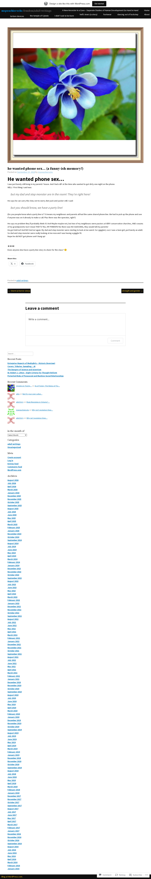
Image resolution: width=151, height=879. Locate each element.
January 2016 (13, 869)
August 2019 (13, 733)
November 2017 (14, 799)
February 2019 (14, 752)
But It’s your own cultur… (32, 394)
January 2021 (13, 679)
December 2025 (14, 496)
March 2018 (12, 787)
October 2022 (13, 613)
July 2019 (12, 736)
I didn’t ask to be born (64, 15)
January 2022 (13, 641)
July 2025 (12, 512)
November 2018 (14, 761)
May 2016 (12, 856)
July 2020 (12, 698)
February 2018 (14, 790)
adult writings (22, 280)
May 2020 (12, 704)
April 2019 (12, 746)
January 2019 (13, 755)
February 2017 (14, 828)
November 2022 (14, 610)
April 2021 (12, 670)
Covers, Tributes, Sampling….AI (21, 366)
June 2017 (12, 815)
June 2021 (12, 663)
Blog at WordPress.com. (12, 876)
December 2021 (14, 644)
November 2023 (14, 572)
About (147, 14)
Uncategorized (14, 447)
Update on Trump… (24, 386)
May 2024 (12, 553)
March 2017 (12, 825)
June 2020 (12, 701)
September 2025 (15, 505)
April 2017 (12, 821)
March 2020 (12, 711)
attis (17, 394)
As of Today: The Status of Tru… (47, 386)
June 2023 (12, 587)
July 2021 (12, 660)
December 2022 (14, 606)
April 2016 (12, 859)
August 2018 (13, 771)
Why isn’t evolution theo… (42, 410)
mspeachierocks (12, 11)
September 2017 (15, 806)
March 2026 (12, 490)
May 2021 (12, 666)
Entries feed (13, 464)
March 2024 (12, 559)
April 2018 (12, 783)
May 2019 (12, 742)
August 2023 (13, 581)
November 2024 (14, 534)
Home (147, 10)
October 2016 (13, 840)
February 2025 (14, 527)
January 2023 (13, 603)
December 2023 (14, 569)
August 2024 (13, 543)
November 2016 (14, 837)
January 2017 (13, 831)
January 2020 (13, 717)
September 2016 (15, 844)
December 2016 (14, 834)
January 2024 (13, 565)
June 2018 (12, 777)
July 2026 (12, 483)
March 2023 (12, 597)
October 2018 (13, 764)
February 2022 (14, 638)
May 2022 (12, 629)
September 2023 (15, 578)
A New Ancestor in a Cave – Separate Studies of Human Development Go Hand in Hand (100, 10)
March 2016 (12, 862)
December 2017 (14, 796)
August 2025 (13, 509)
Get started (99, 4)
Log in (10, 460)
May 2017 (12, 818)
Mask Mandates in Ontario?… (38, 402)
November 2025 (14, 499)
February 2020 (14, 714)
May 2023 (12, 591)
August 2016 (13, 847)
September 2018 (15, 768)
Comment (115, 340)
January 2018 (13, 793)
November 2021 (14, 648)
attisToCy (19, 402)
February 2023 (14, 600)
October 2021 (13, 651)
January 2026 (13, 493)
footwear (107, 14)
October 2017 (13, 802)
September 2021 (15, 654)
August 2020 (13, 695)
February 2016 (14, 866)
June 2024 (12, 550)
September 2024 (15, 540)
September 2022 (15, 616)
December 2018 (14, 758)
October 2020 (13, 689)
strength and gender (132, 290)
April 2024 (12, 556)
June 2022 (12, 625)
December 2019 (14, 720)
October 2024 (13, 537)
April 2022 (12, 632)
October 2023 (13, 575)
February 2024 (14, 562)
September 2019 (15, 730)
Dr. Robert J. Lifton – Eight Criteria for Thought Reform (32, 373)
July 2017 (12, 812)
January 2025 (13, 531)
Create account (14, 457)
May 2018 (12, 780)
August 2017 (13, 809)
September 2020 (15, 692)
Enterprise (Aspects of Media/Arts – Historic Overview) (31, 363)
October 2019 (13, 727)
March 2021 (12, 673)
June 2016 (12, 853)
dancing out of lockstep (127, 14)
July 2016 (12, 850)
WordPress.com (14, 470)
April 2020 (12, 708)
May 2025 (12, 518)
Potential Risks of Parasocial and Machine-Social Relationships (36, 376)
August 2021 (13, 657)
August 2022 (13, 619)
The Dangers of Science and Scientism (24, 370)
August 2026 (13, 480)
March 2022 (12, 635)
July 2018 (12, 774)
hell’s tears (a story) (88, 14)
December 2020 (14, 682)
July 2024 (12, 546)
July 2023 (12, 584)
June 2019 (12, 739)
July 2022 (12, 622)
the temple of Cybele (39, 15)
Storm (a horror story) (19, 290)
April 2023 (12, 594)
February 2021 (14, 676)
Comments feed (15, 467)
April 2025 (12, 521)
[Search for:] (20, 354)
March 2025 (12, 524)
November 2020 (14, 685)
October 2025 (13, 502)
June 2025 (12, 515)
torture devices (17, 16)
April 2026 (12, 486)
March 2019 (12, 749)
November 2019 (14, 723)
